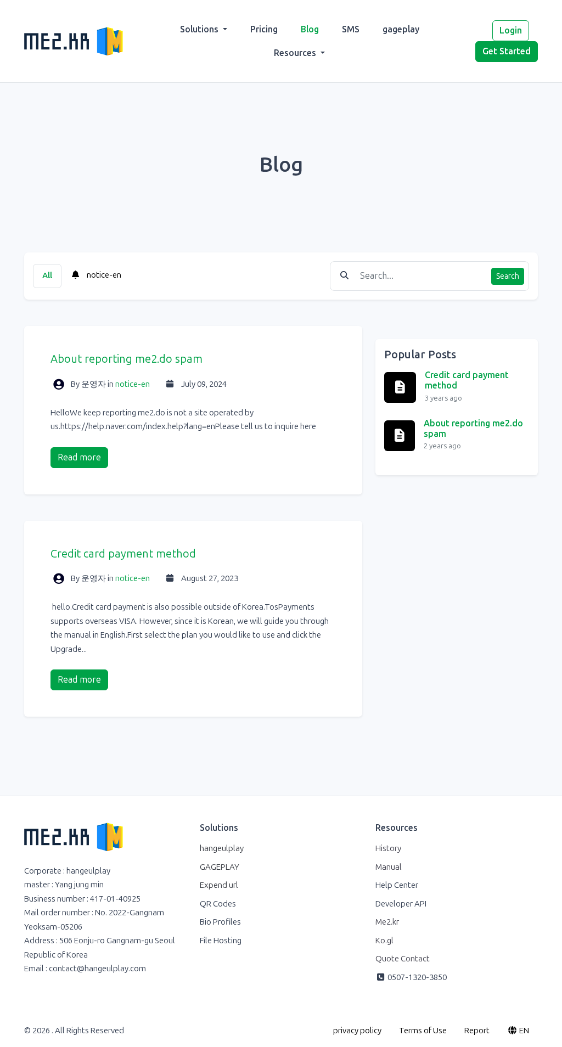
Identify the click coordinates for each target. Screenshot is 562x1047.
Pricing (264, 29)
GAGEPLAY (219, 867)
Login (510, 30)
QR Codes (218, 904)
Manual (388, 867)
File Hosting (220, 940)
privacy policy (357, 1030)
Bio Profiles (220, 922)
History (388, 848)
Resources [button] (296, 53)
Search (507, 276)
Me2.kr (387, 922)
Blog (310, 29)
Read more (79, 457)
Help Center (396, 885)
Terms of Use (423, 1030)
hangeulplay (222, 848)
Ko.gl (384, 940)
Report (477, 1030)
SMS (350, 29)
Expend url (219, 885)
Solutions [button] (200, 29)
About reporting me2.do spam (126, 358)
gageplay (401, 29)
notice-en (103, 275)
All (47, 275)
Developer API (400, 904)
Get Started (506, 51)
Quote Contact (402, 959)
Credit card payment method (123, 553)
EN (523, 1030)
